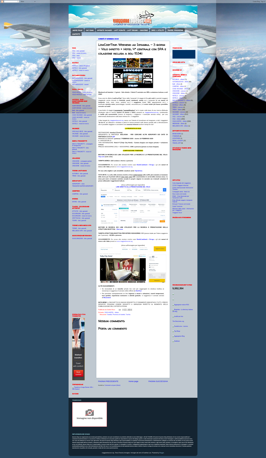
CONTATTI (76, 34)
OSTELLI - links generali (79, 121)
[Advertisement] (84, 40)
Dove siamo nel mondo (179, 194)
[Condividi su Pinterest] (131, 310)
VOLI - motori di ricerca (79, 53)
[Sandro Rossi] (89, 426)
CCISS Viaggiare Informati (180, 185)
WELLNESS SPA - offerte (180, 126)
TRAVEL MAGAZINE (175, 30)
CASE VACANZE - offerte (180, 89)
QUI (113, 136)
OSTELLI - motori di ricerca (80, 123)
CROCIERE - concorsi (179, 91)
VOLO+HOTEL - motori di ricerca (82, 92)
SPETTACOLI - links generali (81, 218)
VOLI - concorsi (177, 116)
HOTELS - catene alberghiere (81, 66)
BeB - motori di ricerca (79, 113)
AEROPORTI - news (78, 184)
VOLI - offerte (176, 119)
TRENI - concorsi (177, 107)
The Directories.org (178, 321)
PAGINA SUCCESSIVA (158, 381)
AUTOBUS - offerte (178, 79)
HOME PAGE (77, 30)
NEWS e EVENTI (177, 140)
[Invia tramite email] (123, 310)
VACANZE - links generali (80, 133)
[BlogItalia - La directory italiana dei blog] (183, 311)
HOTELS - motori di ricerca (80, 70)
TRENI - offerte (177, 109)
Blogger (161, 453)
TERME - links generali (79, 228)
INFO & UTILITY (157, 30)
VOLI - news (76, 55)
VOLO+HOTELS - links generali (81, 94)
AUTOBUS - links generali (80, 173)
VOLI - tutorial (76, 58)
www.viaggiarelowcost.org (124, 167)
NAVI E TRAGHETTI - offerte (181, 100)
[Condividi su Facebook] (129, 310)
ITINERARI (175, 136)
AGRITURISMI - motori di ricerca (82, 108)
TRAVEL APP (176, 143)
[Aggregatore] (180, 304)
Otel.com (119, 229)
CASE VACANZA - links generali (82, 115)
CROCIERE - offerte (178, 93)
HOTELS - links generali (79, 68)
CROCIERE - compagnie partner (82, 161)
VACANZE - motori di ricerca (80, 136)
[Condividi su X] (127, 310)
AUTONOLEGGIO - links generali (82, 78)
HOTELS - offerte (177, 98)
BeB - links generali (78, 110)
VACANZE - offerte (178, 114)
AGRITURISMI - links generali (81, 106)
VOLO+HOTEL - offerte (112, 312)
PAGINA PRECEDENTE (108, 381)
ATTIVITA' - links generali (79, 211)
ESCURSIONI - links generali (81, 213)
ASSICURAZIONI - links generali (82, 238)
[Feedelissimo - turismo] (180, 326)
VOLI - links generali (78, 51)
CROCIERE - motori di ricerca (81, 166)
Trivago (151, 165)
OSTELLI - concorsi (178, 102)
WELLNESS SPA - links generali (82, 230)
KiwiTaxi (139, 291)
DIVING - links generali (79, 202)
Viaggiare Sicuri (177, 212)
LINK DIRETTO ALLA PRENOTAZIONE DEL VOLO (133, 187)
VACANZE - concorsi (178, 112)
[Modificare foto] (177, 316)
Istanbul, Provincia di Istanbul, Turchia (118, 314)
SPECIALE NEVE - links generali (82, 131)
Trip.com (101, 156)
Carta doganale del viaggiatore (181, 183)
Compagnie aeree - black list (181, 191)
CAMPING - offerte (178, 86)
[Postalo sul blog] (125, 310)
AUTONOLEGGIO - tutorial (80, 84)
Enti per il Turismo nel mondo (181, 204)
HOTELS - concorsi (178, 95)
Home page (133, 381)
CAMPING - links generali (80, 194)
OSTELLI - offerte (177, 105)
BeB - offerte (176, 84)
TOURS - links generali (79, 220)
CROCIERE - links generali (80, 163)
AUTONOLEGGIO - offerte (180, 81)
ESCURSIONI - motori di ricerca (82, 216)
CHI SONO (90, 30)
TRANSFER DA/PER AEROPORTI (82, 186)
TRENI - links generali (78, 176)
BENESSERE (176, 133)
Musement (107, 297)
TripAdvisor (138, 171)
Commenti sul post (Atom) (112, 385)
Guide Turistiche (177, 206)
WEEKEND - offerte (178, 123)
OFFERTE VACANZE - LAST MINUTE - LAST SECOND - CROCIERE (122, 30)
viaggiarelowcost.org (151, 112)
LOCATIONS (176, 138)
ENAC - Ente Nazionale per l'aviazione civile (180, 197)
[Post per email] (119, 309)
